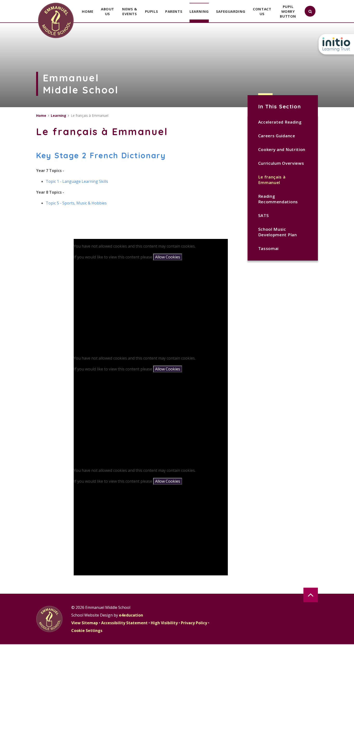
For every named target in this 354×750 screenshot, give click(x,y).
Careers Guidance (276, 135)
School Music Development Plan (277, 231)
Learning (58, 115)
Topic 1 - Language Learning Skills (77, 181)
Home (41, 115)
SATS (263, 215)
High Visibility (164, 622)
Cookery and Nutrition (281, 149)
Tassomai (268, 248)
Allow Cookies (167, 257)
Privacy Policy (194, 622)
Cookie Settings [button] (86, 630)
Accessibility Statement (124, 622)
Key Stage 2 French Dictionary (101, 155)
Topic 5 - (54, 203)
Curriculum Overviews (281, 163)
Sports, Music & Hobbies (84, 203)
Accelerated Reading (280, 122)
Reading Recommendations (278, 198)
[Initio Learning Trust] (336, 44)
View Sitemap (84, 622)
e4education (131, 615)
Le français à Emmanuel (272, 179)
